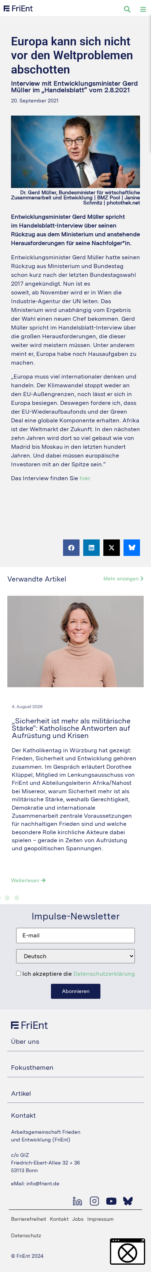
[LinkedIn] (77, 1201)
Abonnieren (75, 991)
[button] (71, 547)
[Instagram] (94, 1201)
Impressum (100, 1219)
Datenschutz (26, 1235)
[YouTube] (111, 1201)
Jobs (78, 1219)
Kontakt (59, 1219)
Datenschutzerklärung (104, 973)
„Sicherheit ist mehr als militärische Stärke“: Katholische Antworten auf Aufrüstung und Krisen (71, 728)
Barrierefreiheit (28, 1219)
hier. (85, 478)
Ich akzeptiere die (78, 974)
